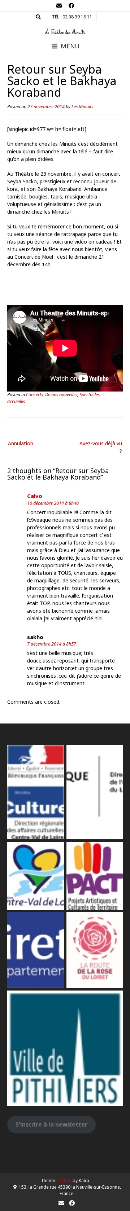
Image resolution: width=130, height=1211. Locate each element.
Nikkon (64, 1180)
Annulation (20, 443)
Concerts (34, 395)
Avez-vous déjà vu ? (100, 447)
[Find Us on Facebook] (71, 6)
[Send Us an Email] (59, 6)
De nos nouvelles (61, 395)
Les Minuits (82, 107)
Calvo (34, 495)
